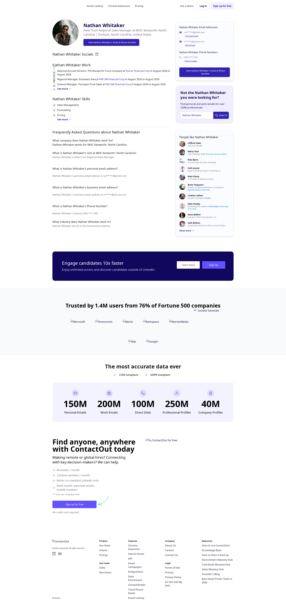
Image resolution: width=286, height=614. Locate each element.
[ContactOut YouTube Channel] (60, 574)
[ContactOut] (66, 6)
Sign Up (213, 265)
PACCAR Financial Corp (112, 79)
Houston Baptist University (199, 190)
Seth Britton (194, 222)
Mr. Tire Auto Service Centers (215, 154)
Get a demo (187, 6)
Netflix (208, 198)
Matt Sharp (193, 176)
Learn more (188, 265)
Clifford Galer (194, 143)
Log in (203, 6)
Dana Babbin (194, 214)
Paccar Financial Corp (138, 71)
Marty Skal (193, 151)
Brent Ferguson (196, 184)
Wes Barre (193, 159)
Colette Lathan (195, 195)
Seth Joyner (194, 168)
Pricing (139, 6)
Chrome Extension (119, 6)
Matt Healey (194, 203)
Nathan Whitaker (104, 25)
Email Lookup (95, 6)
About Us (170, 545)
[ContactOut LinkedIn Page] (54, 574)
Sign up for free (222, 6)
